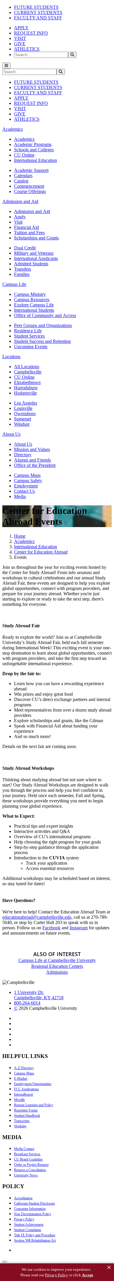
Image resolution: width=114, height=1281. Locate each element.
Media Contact (24, 1149)
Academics (24, 139)
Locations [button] (11, 356)
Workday (20, 1126)
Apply (20, 216)
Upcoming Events (30, 346)
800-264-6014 (27, 1002)
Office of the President (35, 465)
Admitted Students (31, 263)
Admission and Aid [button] (20, 201)
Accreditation (23, 1198)
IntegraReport (23, 1094)
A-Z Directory (24, 1068)
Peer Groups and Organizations (43, 325)
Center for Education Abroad (41, 551)
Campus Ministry (30, 294)
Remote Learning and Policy (33, 1105)
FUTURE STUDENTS (36, 7)
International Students (34, 310)
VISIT (20, 38)
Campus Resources (31, 299)
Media (20, 496)
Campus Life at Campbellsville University (57, 960)
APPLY (21, 27)
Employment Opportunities (32, 1084)
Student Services (29, 335)
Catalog (21, 180)
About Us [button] (11, 434)
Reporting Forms (26, 1110)
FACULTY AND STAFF (38, 17)
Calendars (23, 175)
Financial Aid (26, 227)
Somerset (22, 418)
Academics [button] (12, 129)
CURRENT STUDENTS (38, 12)
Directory (23, 454)
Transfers (22, 268)
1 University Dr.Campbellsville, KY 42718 (38, 995)
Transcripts (22, 1121)
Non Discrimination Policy (32, 1214)
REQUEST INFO (31, 33)
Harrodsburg (25, 387)
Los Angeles (25, 402)
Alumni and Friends (32, 459)
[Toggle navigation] (6, 66)
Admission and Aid (32, 211)
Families (22, 274)
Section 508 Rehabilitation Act (35, 1240)
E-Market (20, 1079)
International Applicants (36, 258)
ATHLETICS (26, 48)
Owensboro (25, 413)
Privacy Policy (24, 1219)
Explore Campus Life (34, 304)
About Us (23, 444)
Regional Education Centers (57, 966)
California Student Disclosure (34, 1203)
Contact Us (24, 491)
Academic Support (31, 170)
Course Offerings (30, 191)
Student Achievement (28, 1225)
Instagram (79, 927)
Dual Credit (25, 247)
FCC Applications (26, 1089)
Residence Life (28, 330)
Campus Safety (28, 480)
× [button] (109, 1267)
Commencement (29, 186)
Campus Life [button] (14, 284)
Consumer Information (30, 1209)
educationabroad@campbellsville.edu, (37, 917)
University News (26, 1175)
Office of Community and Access (45, 315)
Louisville (23, 408)
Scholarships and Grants (36, 237)
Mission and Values (32, 449)
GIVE (19, 43)
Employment (26, 485)
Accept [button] (87, 1275)
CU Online (24, 154)
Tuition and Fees (29, 232)
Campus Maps (27, 475)
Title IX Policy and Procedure (34, 1235)
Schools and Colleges (34, 149)
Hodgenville (25, 392)
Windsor (22, 424)
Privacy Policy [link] (56, 1275)
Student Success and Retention (42, 341)
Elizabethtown (27, 382)
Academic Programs (32, 144)
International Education (35, 160)
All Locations (26, 366)
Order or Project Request (31, 1165)
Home (19, 536)
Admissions (57, 972)
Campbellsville (28, 371)
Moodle (19, 1100)
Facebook (51, 927)
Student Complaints (27, 1230)
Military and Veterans (33, 253)
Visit (18, 221)
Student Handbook (27, 1116)
